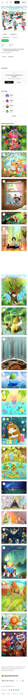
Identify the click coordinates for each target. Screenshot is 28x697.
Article (21, 693)
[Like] (4, 8)
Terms (8, 693)
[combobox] (16, 37)
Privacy (3, 693)
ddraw (9, 52)
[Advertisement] (14, 61)
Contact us (15, 693)
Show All (14, 116)
